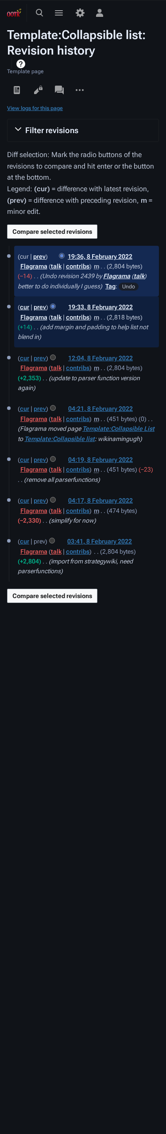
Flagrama (116, 276)
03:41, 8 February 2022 (99, 541)
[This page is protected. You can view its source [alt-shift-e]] (38, 90)
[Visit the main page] (14, 13)
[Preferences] (80, 13)
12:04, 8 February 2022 (100, 358)
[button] (83, 130)
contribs (77, 266)
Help (21, 63)
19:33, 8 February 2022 (100, 307)
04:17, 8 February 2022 (100, 500)
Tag (110, 286)
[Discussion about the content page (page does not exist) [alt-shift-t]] (59, 90)
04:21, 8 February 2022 (100, 408)
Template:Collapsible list (59, 438)
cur (24, 307)
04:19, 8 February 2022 (100, 459)
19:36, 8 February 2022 (100, 256)
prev (39, 256)
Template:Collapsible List (118, 428)
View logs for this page (35, 108)
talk (56, 266)
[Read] (17, 90)
